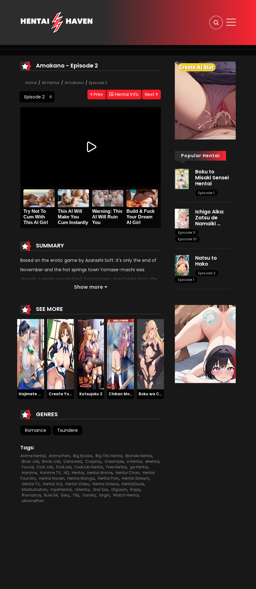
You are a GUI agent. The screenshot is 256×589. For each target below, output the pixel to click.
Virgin (104, 495)
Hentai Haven (51, 478)
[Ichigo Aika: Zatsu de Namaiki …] (182, 218)
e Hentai (134, 461)
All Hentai (50, 82)
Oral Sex (100, 489)
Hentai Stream (135, 478)
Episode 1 (206, 192)
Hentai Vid (52, 484)
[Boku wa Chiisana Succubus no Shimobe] (150, 354)
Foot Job (45, 467)
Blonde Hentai (139, 455)
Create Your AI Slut (68, 394)
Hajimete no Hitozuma (41, 394)
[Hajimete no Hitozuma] (30, 354)
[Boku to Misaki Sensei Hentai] (182, 179)
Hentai (78, 472)
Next (150, 94)
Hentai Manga (81, 478)
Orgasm (119, 489)
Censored (72, 461)
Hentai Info (126, 94)
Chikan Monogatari (128, 394)
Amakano (74, 82)
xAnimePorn (33, 500)
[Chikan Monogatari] (120, 354)
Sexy (65, 495)
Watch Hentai (126, 495)
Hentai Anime (99, 472)
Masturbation (34, 489)
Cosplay (93, 461)
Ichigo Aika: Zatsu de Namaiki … (209, 217)
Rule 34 (51, 495)
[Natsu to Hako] (182, 265)
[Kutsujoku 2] (90, 354)
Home (31, 82)
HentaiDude (133, 484)
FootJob (63, 467)
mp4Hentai (61, 489)
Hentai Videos (105, 484)
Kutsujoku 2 (90, 394)
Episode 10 (187, 239)
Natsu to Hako (206, 260)
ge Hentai (139, 467)
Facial (28, 467)
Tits (76, 495)
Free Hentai (116, 467)
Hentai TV (31, 484)
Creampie (114, 461)
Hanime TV (50, 472)
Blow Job (30, 461)
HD (66, 472)
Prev (97, 94)
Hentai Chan (128, 472)
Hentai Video (77, 484)
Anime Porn (59, 455)
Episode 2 (98, 82)
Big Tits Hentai (109, 455)
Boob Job (51, 461)
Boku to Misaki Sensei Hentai (212, 177)
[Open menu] (231, 22)
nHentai (82, 489)
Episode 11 (186, 232)
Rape (135, 489)
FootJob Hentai (89, 467)
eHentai (152, 461)
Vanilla (89, 495)
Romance (35, 430)
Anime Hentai (33, 455)
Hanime (29, 472)
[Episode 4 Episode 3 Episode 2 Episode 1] (37, 96)
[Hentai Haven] (56, 22)
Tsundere (67, 430)
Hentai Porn (108, 478)
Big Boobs (82, 455)
